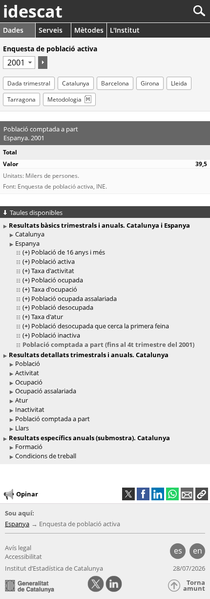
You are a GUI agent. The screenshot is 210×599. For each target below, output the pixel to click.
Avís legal (18, 547)
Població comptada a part (52, 418)
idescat (33, 11)
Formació (28, 446)
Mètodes (89, 30)
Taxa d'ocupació (54, 289)
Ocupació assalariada (45, 390)
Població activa (53, 261)
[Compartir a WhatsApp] (172, 494)
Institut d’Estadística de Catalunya (54, 568)
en (197, 550)
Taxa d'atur (47, 316)
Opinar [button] (27, 493)
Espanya (27, 243)
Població (27, 363)
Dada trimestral (28, 83)
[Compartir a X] (128, 494)
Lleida (179, 83)
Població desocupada (62, 307)
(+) (26, 252)
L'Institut (125, 30)
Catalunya (75, 83)
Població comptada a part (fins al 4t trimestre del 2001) (108, 344)
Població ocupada (57, 280)
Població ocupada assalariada (74, 298)
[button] (201, 494)
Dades (13, 30)
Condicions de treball (45, 455)
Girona (150, 83)
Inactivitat (29, 409)
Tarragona (21, 99)
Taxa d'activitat (52, 270)
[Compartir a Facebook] (143, 494)
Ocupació (28, 382)
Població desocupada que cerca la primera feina (100, 325)
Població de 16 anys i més (68, 252)
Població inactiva (55, 335)
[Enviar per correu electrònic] (187, 494)
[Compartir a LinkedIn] (157, 494)
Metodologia (64, 99)
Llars (22, 428)
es (178, 550)
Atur (21, 400)
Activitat (27, 372)
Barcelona (115, 83)
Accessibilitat (23, 556)
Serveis (51, 30)
